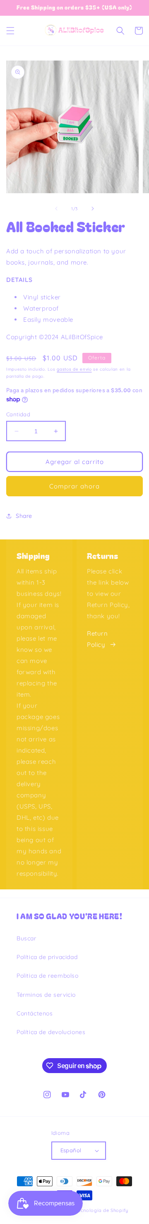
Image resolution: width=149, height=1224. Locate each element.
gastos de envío (74, 369)
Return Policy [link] (97, 638)
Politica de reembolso (48, 975)
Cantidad (18, 414)
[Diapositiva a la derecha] (93, 208)
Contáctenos (35, 1013)
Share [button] (24, 516)
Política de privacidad (47, 957)
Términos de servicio (46, 994)
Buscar (26, 938)
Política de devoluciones (51, 1032)
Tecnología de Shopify (101, 1210)
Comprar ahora (74, 486)
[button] (10, 31)
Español (71, 1150)
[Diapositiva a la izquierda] (56, 208)
